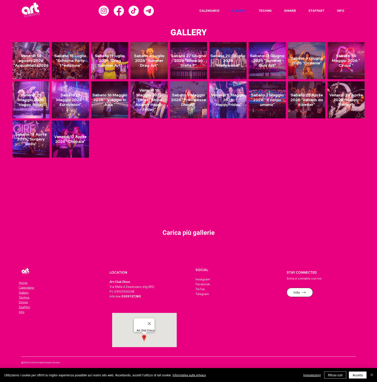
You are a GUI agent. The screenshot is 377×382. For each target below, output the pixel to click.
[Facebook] (119, 11)
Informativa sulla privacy (189, 375)
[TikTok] (134, 11)
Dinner (23, 302)
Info (21, 312)
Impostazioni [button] (312, 375)
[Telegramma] (149, 11)
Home (23, 283)
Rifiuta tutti (335, 375)
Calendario (26, 288)
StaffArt (24, 307)
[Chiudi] (371, 375)
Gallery (24, 293)
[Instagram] (104, 11)
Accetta (358, 375)
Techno (24, 297)
